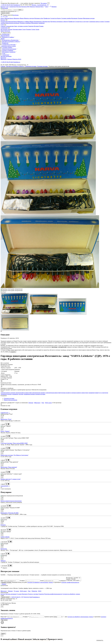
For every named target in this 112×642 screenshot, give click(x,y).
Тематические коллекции (12, 23)
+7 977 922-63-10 (25, 597)
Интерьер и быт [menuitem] (38, 18)
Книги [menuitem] (2, 18)
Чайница (3, 560)
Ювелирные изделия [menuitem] (88, 18)
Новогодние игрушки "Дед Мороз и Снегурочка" (14, 455)
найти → (20, 9)
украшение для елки (17, 394)
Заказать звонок (5, 13)
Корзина (53, 6)
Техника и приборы (25, 23)
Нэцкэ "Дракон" (5, 431)
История (36, 26)
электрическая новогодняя (53, 392)
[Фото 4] (15, 323)
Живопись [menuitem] (17, 18)
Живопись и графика (23, 21)
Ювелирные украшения (37, 23)
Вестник (18, 6)
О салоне (19, 594)
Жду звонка (4, 620)
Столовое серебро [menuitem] (66, 18)
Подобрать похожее (6, 582)
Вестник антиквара (6, 56)
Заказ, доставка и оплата (21, 26)
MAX (42, 6)
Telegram (37, 6)
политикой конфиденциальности (43, 640)
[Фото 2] (43, 304)
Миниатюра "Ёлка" (6, 419)
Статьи (33, 29)
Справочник (12, 6)
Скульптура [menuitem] (53, 18)
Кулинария (4, 548)
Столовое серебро (7, 47)
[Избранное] (49, 6)
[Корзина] (7, 17)
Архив (37, 29)
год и (100, 392)
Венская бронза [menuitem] (9, 18)
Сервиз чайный (5, 536)
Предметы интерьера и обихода (59, 21)
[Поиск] (1, 17)
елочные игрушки (40, 394)
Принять (100, 640)
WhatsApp (32, 6)
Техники (28, 29)
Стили (24, 29)
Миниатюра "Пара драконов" (9, 467)
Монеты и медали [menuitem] (29, 18)
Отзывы (41, 26)
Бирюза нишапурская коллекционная (11, 501)
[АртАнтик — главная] (4, 8)
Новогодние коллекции (10, 400)
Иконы (31, 21)
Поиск (2, 31)
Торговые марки (17, 29)
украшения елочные (29, 394)
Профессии (71, 21)
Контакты (24, 6)
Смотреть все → (5, 412)
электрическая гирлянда (38, 392)
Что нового (44, 3)
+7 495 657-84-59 (5, 5)
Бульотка (3, 525)
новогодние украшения (88, 392)
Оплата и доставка (33, 594)
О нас (7, 6)
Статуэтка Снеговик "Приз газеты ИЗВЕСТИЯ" (14, 443)
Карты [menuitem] (59, 18)
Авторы (10, 29)
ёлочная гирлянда (66, 392)
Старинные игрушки (30, 66)
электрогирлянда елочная (8, 392)
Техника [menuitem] (80, 18)
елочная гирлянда (76, 392)
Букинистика (4, 21)
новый (97, 392)
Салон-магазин (9, 26)
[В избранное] (2, 417)
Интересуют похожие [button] (7, 364)
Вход (46, 6)
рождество (105, 392)
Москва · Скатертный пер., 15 (40, 5)
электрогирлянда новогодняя (23, 392)
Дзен (42, 402)
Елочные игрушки (42, 66)
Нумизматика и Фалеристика (42, 21)
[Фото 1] (15, 304)
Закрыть (3, 633)
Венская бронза (12, 21)
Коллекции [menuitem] (74, 18)
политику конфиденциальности (70, 582)
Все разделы (4, 29)
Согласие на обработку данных (71, 594)
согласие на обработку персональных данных (40, 582)
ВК (28, 6)
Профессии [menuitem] (47, 18)
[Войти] (3, 17)
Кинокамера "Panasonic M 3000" (10, 513)
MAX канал (48, 402)
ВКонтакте (4, 59)
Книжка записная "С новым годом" (11, 479)
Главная (3, 26)
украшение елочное (6, 394)
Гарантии (31, 26)
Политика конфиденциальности (53, 594)
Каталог (3, 6)
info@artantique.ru (15, 5)
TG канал (16, 591)
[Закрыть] (48, 3)
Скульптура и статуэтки (81, 21)
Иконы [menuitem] (22, 18)
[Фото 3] (72, 306)
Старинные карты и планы (96, 21)
